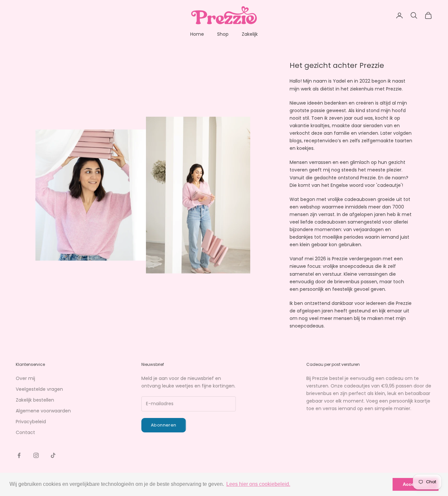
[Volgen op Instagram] (36, 455)
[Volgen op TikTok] (53, 455)
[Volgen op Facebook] (19, 455)
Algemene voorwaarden (43, 410)
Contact (25, 432)
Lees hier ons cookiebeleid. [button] (258, 484)
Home (197, 34)
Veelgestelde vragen (39, 389)
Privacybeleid (31, 421)
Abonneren (163, 425)
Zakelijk (250, 34)
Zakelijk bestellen (35, 400)
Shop (223, 34)
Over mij (25, 378)
